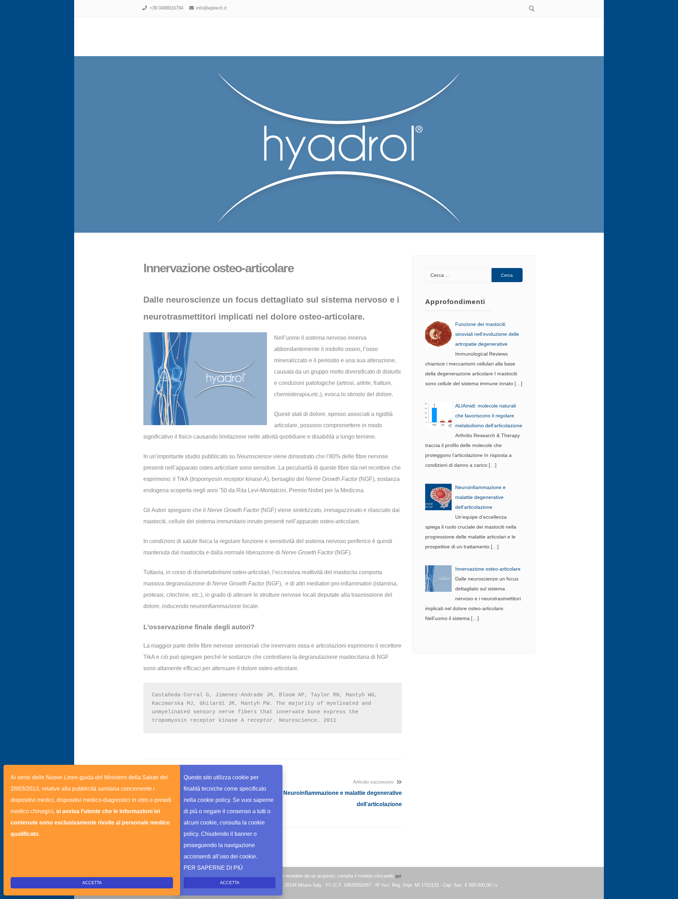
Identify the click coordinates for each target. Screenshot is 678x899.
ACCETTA (229, 882)
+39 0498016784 (166, 8)
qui (398, 876)
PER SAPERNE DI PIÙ (213, 868)
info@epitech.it (211, 8)
